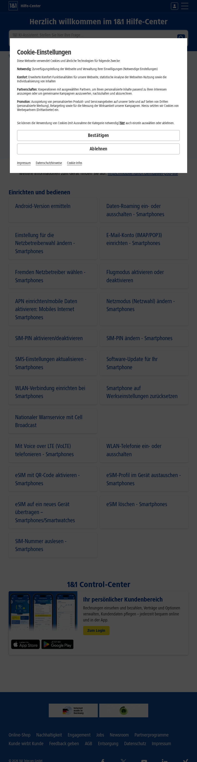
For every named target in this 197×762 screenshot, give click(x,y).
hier (122, 123)
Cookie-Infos (74, 163)
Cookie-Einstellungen (44, 52)
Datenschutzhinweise (49, 163)
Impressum (24, 163)
